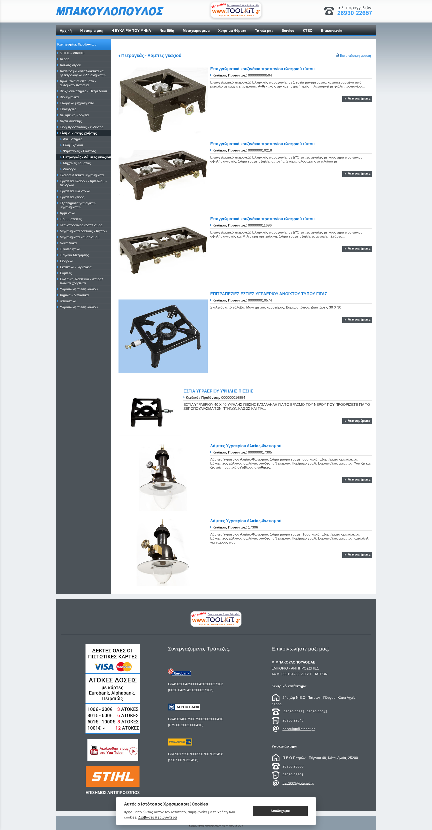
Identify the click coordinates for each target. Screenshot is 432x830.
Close (216, 455)
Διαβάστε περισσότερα (157, 817)
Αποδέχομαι (280, 811)
